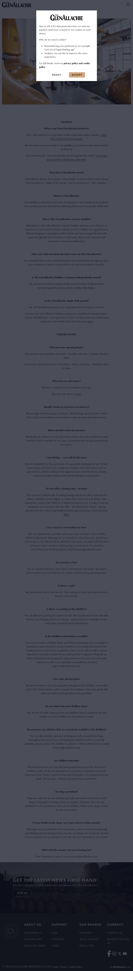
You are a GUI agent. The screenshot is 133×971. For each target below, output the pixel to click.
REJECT (57, 74)
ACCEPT (77, 74)
